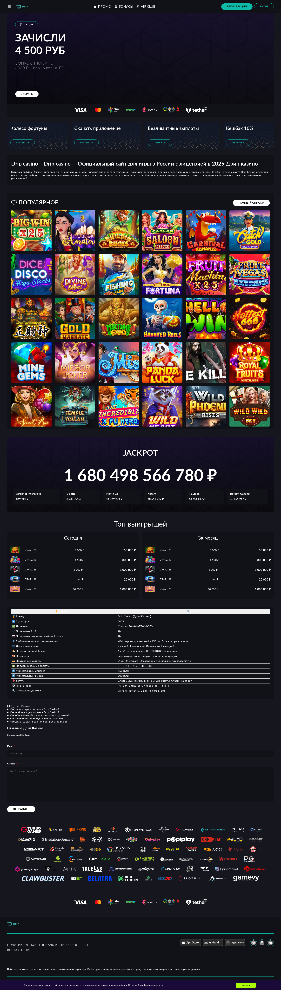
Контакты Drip (19, 950)
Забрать (27, 94)
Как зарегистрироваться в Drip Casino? (34, 709)
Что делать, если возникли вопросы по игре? (38, 721)
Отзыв (11, 763)
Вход (264, 6)
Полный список (251, 202)
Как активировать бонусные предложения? (37, 718)
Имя (10, 746)
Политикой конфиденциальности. (145, 985)
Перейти (22, 142)
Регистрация (237, 6)
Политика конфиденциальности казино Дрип (47, 945)
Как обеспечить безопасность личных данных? (39, 715)
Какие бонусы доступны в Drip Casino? (34, 712)
